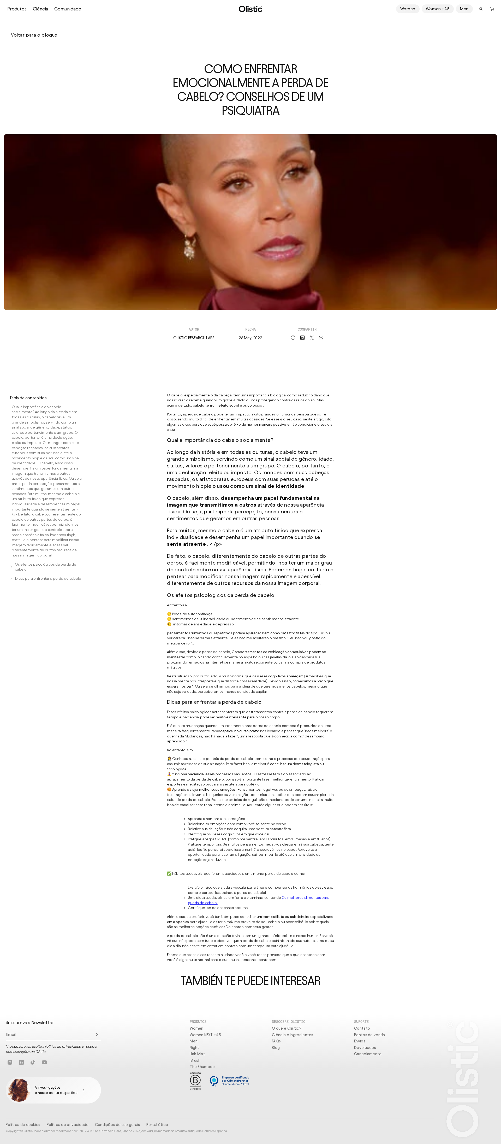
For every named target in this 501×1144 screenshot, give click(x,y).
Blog (276, 1048)
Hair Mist (197, 1054)
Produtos (17, 8)
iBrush (195, 1060)
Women (407, 9)
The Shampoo (202, 1067)
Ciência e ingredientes (292, 1035)
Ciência (40, 8)
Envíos (359, 1041)
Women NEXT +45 (205, 1035)
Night (194, 1048)
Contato (362, 1028)
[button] (492, 9)
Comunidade (67, 8)
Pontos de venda (369, 1035)
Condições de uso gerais (117, 1125)
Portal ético (157, 1125)
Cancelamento (368, 1054)
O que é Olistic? (286, 1028)
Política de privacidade (68, 1125)
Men (464, 9)
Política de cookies (23, 1125)
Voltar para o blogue (34, 34)
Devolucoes (365, 1048)
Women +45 (438, 9)
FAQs (276, 1041)
